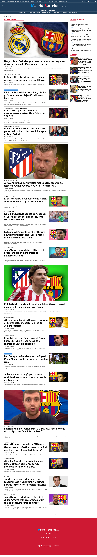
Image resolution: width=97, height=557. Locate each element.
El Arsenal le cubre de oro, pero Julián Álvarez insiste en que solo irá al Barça (24, 78)
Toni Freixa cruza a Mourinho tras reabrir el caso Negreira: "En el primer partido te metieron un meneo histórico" (25, 481)
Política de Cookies (38, 524)
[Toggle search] (94, 6)
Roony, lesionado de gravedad (13, 1)
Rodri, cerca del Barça (62, 1)
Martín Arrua (6, 240)
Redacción (6, 82)
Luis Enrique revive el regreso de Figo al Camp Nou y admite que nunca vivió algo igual (26, 359)
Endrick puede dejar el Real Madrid (50, 1)
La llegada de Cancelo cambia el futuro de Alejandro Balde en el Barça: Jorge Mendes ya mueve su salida (24, 234)
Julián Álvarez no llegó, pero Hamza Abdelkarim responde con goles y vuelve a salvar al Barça (25, 377)
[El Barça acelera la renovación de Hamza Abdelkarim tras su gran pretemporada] (58, 201)
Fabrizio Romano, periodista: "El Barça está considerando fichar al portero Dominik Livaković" (34, 430)
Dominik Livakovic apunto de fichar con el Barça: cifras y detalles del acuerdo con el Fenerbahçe (25, 216)
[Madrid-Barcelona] (48, 6)
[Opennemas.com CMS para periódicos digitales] (48, 547)
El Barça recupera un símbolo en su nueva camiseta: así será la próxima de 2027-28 (24, 113)
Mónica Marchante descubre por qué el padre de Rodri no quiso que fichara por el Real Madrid (25, 131)
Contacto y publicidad (57, 524)
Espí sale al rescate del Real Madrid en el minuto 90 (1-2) (80, 24)
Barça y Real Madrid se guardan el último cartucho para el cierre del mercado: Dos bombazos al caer (34, 63)
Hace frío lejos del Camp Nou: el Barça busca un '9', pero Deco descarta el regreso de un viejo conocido (24, 341)
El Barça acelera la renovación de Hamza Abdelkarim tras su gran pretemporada (25, 200)
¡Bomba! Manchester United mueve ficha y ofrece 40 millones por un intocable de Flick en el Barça (23, 463)
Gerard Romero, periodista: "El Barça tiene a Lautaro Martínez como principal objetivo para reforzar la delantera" (25, 447)
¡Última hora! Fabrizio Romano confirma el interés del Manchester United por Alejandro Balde (26, 323)
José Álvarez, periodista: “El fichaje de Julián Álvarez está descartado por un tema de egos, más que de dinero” (24, 500)
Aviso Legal (47, 524)
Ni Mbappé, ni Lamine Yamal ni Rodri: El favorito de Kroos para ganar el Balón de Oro (84, 88)
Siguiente (91, 515)
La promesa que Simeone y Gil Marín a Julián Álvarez (30, 1)
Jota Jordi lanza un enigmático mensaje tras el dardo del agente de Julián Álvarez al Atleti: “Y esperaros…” (33, 184)
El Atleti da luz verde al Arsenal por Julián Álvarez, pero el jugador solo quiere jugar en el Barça (34, 306)
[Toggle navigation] (2, 6)
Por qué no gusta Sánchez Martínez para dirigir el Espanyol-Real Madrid (81, 44)
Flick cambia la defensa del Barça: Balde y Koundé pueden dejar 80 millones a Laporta (25, 95)
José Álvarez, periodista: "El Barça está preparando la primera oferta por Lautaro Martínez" (24, 252)
